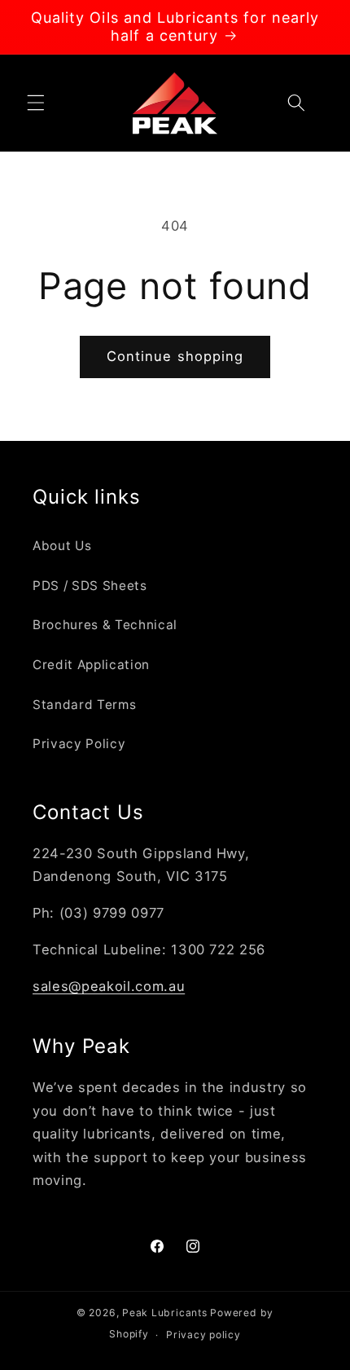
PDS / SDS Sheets (90, 585)
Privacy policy (203, 1334)
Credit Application (91, 664)
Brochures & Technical (105, 624)
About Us (62, 545)
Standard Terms (84, 704)
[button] (35, 102)
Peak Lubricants (165, 1312)
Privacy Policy (79, 743)
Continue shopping (175, 356)
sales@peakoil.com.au (109, 986)
